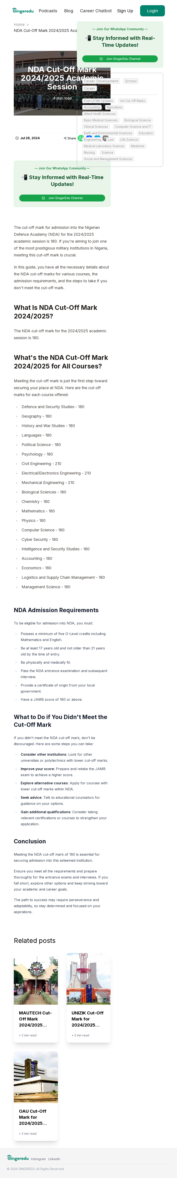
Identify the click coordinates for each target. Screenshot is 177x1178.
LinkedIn (54, 1159)
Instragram (38, 1159)
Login (152, 10)
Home (19, 24)
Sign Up (125, 10)
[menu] (75, 11)
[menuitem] (48, 11)
